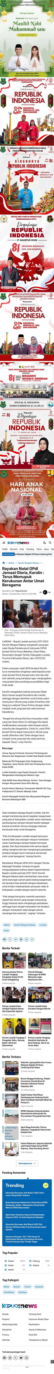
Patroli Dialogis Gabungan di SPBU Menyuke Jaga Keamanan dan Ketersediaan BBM (37, 976)
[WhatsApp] (26, 939)
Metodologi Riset (9, 1324)
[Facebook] (4, 939)
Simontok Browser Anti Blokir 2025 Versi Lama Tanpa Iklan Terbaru (25, 1194)
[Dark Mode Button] (44, 543)
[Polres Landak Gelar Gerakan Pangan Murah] (40, 995)
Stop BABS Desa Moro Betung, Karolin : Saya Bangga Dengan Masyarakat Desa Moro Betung (26, 781)
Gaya (46, 549)
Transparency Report (38, 1340)
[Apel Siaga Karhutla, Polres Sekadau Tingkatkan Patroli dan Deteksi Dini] (12, 1133)
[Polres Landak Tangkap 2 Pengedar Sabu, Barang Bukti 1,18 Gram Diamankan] (14, 1026)
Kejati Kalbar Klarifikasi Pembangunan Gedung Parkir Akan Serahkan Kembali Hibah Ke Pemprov (36, 1099)
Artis (22, 549)
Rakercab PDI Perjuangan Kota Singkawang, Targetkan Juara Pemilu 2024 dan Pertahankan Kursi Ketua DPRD (26, 764)
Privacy (5, 1335)
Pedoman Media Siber (39, 1319)
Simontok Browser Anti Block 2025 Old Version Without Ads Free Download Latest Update (26, 1226)
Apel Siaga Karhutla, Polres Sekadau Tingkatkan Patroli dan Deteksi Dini (36, 1129)
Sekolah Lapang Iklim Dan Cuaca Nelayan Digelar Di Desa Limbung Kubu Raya (36, 1065)
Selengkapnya (25, 1163)
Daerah (3, 1145)
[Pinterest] (21, 939)
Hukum (3, 1080)
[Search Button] (50, 543)
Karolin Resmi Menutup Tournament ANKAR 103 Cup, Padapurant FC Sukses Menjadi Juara (26, 789)
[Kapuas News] (18, 542)
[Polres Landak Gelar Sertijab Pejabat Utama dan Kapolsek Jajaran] (14, 995)
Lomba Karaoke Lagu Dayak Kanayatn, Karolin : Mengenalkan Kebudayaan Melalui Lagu (24, 773)
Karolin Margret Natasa (24, 925)
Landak (43, 925)
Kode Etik (33, 1335)
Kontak (5, 1314)
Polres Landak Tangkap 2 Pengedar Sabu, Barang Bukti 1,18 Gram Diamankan (14, 1041)
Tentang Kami (35, 1314)
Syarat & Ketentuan (37, 1329)
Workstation (34, 1324)
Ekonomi (13, 549)
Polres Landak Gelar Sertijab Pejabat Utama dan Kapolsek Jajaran (13, 1008)
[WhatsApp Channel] (26, 1358)
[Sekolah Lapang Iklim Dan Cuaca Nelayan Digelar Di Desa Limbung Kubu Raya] (12, 1068)
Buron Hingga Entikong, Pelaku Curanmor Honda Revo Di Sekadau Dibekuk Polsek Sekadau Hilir (35, 1082)
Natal (6, 930)
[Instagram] (10, 1358)
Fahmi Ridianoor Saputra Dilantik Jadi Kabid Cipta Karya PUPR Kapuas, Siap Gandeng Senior (36, 1146)
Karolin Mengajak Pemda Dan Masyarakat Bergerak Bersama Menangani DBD (26, 798)
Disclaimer (6, 1329)
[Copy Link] (32, 939)
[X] (10, 939)
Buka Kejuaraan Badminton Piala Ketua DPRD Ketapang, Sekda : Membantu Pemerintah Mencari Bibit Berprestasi (26, 1205)
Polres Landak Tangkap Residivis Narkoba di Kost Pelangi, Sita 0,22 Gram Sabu (39, 1041)
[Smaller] (40, 592)
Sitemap (6, 1340)
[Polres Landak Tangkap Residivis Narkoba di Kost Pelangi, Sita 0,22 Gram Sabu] (40, 1026)
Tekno (39, 549)
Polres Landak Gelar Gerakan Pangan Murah (39, 1007)
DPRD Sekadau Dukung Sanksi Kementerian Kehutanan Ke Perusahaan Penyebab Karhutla (36, 1113)
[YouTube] (21, 1358)
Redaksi (5, 1319)
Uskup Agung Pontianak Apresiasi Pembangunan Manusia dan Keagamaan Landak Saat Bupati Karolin (26, 754)
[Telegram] (15, 939)
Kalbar (7, 925)
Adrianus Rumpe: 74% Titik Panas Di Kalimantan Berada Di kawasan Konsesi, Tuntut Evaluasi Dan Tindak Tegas (24, 1239)
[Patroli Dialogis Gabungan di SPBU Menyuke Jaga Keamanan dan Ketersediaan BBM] (40, 960)
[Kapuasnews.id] (19, 1306)
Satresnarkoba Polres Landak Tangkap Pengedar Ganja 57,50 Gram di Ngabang (12, 976)
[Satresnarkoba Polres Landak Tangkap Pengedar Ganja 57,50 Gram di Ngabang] (14, 960)
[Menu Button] (4, 543)
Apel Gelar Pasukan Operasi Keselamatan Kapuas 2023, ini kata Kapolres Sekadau (25, 1215)
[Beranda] (3, 562)
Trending (30, 549)
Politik (5, 549)
